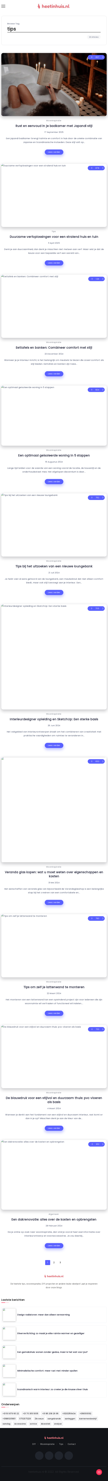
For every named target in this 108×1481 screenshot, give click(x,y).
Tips (54, 231)
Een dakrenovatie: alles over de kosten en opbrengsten (54, 1219)
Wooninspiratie (53, 120)
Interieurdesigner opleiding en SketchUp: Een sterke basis (54, 719)
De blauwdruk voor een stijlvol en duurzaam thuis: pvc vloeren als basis (54, 1100)
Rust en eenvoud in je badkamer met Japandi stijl (54, 126)
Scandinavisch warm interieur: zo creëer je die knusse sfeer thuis (52, 1389)
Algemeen (54, 1214)
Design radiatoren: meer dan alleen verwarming (43, 1314)
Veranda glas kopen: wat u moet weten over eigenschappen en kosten (54, 874)
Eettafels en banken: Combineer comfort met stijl (54, 347)
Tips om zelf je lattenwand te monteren (54, 987)
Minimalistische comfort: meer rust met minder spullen (47, 1370)
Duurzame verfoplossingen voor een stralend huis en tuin (54, 237)
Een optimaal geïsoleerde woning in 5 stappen (54, 455)
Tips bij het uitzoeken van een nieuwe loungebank (54, 566)
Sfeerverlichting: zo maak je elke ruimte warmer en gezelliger (51, 1333)
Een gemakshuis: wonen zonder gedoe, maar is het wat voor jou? (52, 1352)
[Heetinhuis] (53, 5)
